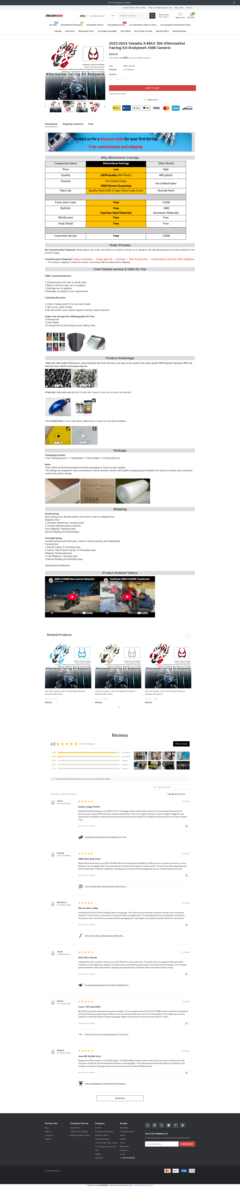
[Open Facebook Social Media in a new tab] (147, 1125)
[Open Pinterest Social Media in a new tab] (154, 1125)
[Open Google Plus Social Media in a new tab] (175, 1125)
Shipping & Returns (73, 124)
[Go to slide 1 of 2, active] (116, 707)
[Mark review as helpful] (187, 826)
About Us (189, 8)
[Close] (234, 2)
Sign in (166, 17)
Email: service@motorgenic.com (160, 8)
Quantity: (113, 74)
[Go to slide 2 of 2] (119, 707)
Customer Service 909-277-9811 (134, 8)
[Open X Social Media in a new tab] (161, 1125)
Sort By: (171, 794)
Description (51, 124)
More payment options (118, 94)
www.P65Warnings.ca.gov (143, 1185)
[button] (97, 743)
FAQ (90, 124)
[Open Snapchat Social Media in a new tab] (182, 1125)
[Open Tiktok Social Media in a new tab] (168, 1125)
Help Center (178, 8)
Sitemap (48, 1139)
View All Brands (128, 1158)
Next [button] (104, 106)
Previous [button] (45, 106)
